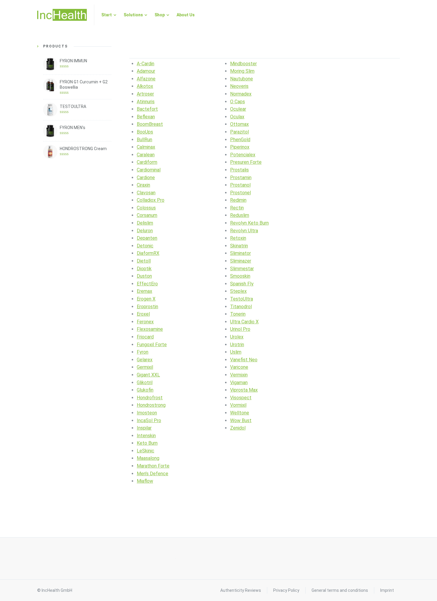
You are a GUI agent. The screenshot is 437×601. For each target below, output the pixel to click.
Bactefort (147, 109)
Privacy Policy (286, 590)
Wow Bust (240, 420)
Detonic (145, 246)
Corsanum (147, 215)
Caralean (146, 155)
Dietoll (144, 261)
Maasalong (148, 458)
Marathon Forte (153, 466)
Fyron (142, 352)
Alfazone (146, 79)
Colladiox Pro (150, 200)
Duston (144, 276)
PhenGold (240, 139)
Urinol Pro (240, 329)
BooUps (145, 132)
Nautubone (241, 79)
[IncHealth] (62, 14)
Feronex (145, 322)
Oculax (237, 117)
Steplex (238, 291)
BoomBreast (150, 124)
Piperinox (239, 147)
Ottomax (239, 124)
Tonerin (238, 314)
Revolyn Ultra (244, 230)
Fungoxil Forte (152, 344)
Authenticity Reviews (240, 590)
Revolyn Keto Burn (249, 223)
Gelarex (145, 359)
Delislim (145, 223)
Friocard (145, 337)
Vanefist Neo (243, 359)
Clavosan (146, 192)
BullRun (144, 139)
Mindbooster (243, 63)
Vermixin (239, 375)
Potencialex (242, 155)
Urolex (236, 337)
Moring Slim (242, 71)
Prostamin (240, 177)
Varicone (239, 367)
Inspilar (144, 428)
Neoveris (239, 86)
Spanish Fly (242, 284)
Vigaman (239, 382)
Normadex (240, 94)
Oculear (238, 109)
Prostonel (240, 192)
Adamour (146, 71)
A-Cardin (145, 63)
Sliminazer (240, 261)
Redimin (238, 200)
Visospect (240, 397)
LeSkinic (145, 451)
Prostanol (240, 185)
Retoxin (238, 238)
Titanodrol (241, 306)
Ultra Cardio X (244, 322)
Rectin (237, 208)
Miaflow (145, 481)
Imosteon (147, 413)
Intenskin (146, 435)
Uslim (235, 352)
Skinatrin (239, 246)
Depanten (147, 238)
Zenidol (238, 428)
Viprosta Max (244, 390)
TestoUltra (241, 299)
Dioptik (144, 268)
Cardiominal (149, 170)
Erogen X (146, 299)
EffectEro (147, 284)
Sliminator (240, 253)
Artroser (145, 94)
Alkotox (145, 86)
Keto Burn (147, 443)
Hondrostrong (151, 405)
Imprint (387, 590)
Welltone (239, 413)
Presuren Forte (246, 162)
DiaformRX (148, 253)
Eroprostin (147, 306)
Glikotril (145, 382)
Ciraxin (143, 185)
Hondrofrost (150, 397)
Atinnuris (146, 101)
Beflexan (146, 117)
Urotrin (237, 344)
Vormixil (238, 405)
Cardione (146, 177)
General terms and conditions (340, 590)
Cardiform (147, 162)
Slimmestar (242, 268)
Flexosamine (150, 329)
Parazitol (239, 132)
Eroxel (143, 314)
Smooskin (240, 276)
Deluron (145, 230)
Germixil (145, 367)
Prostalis (239, 170)
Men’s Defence (152, 473)
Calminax (146, 147)
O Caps (237, 101)
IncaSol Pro (149, 420)
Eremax (144, 291)
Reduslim (239, 215)
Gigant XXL (148, 375)
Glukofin (145, 390)
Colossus (146, 208)
